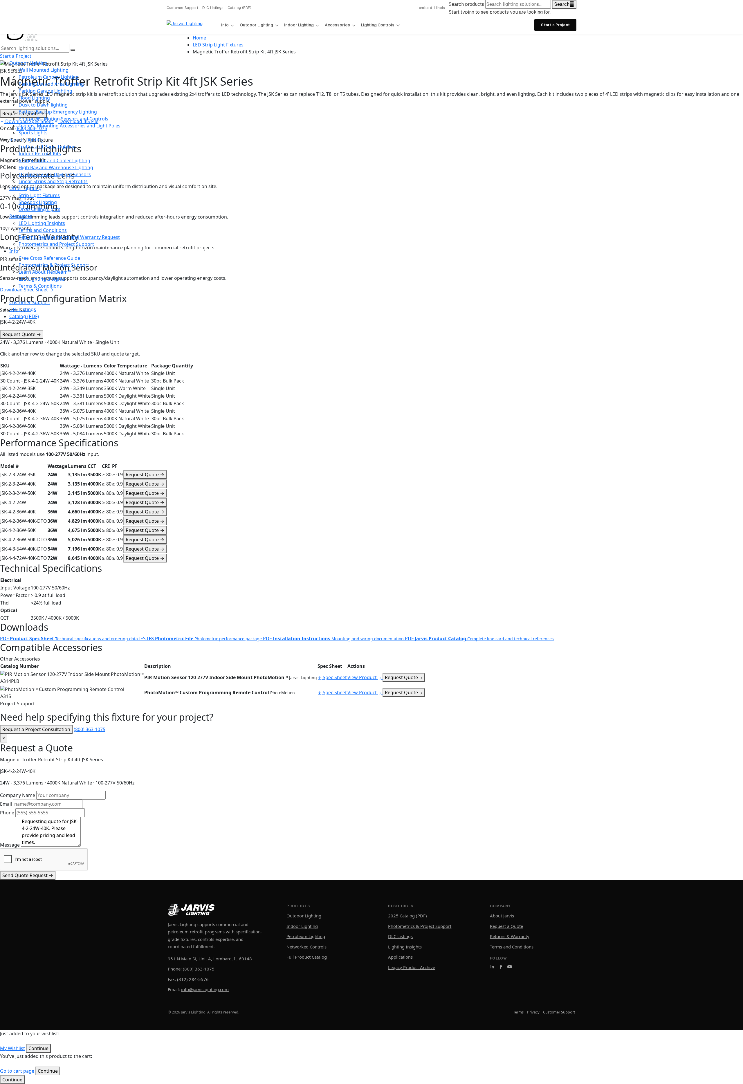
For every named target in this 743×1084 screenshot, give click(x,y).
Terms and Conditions (511, 947)
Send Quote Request (27, 875)
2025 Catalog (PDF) (407, 916)
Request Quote (21, 334)
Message (10, 845)
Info (225, 25)
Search (561, 4)
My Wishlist (12, 1048)
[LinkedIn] (492, 966)
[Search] (73, 50)
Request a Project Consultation (36, 729)
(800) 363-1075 (89, 729)
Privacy (533, 1012)
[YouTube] (509, 966)
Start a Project (555, 24)
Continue (12, 1079)
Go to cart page (17, 1071)
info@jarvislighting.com (205, 989)
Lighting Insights (405, 947)
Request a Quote (506, 926)
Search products (466, 4)
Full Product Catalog (306, 957)
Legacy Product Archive (411, 967)
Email (6, 804)
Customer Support (182, 8)
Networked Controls (306, 947)
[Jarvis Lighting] (191, 25)
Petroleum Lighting (305, 936)
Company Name (17, 795)
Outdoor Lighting (256, 25)
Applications (400, 957)
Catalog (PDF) (239, 8)
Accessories (337, 25)
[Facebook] (501, 966)
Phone (7, 812)
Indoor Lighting (299, 25)
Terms (518, 1012)
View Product (362, 677)
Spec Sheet (334, 677)
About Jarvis (502, 916)
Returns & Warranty (509, 936)
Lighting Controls (377, 25)
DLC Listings (212, 8)
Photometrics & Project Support (419, 926)
